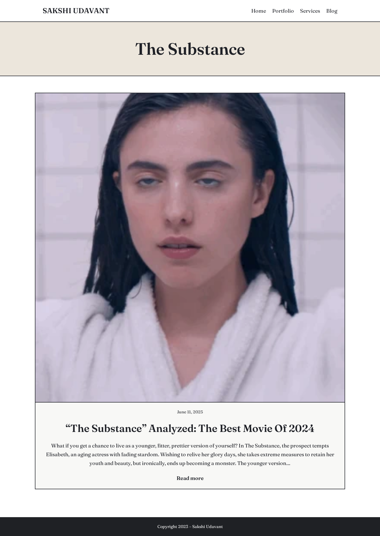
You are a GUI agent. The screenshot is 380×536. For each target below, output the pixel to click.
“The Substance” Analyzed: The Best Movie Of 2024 (190, 428)
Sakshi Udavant (76, 10)
